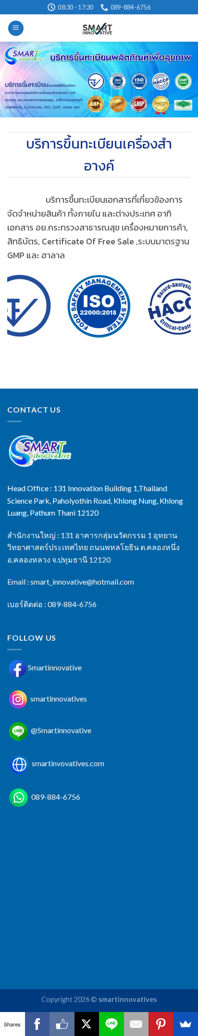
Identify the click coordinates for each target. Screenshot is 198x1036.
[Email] (136, 1024)
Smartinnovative (55, 667)
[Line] (111, 1024)
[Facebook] (37, 1024)
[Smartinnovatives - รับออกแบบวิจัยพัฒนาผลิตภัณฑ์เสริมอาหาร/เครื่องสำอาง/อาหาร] (99, 28)
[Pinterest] (160, 1024)
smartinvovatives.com (68, 763)
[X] (86, 1024)
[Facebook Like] (62, 1024)
